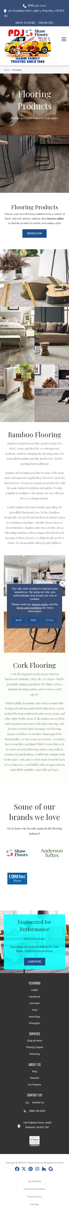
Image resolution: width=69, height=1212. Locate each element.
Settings (49, 620)
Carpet (34, 990)
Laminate (34, 1003)
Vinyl (34, 1010)
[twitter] (24, 1169)
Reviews (34, 1078)
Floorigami (34, 1023)
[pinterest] (30, 1169)
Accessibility (34, 1181)
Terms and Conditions (34, 1189)
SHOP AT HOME (26, 23)
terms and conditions (29, 607)
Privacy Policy (34, 1196)
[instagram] (37, 1169)
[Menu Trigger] (64, 39)
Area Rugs (34, 1016)
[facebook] (17, 1169)
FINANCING (46, 23)
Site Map (34, 1204)
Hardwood (34, 996)
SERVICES (34, 1034)
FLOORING (34, 983)
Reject (33, 620)
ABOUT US (35, 1064)
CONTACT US (34, 1095)
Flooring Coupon (34, 1047)
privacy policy (40, 604)
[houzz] (44, 1169)
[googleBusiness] (50, 1169)
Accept (19, 620)
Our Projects (34, 1084)
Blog (34, 1071)
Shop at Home (34, 1040)
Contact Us (38, 1102)
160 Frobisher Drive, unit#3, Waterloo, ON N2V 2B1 (34, 13)
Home (7, 69)
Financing (34, 1054)
